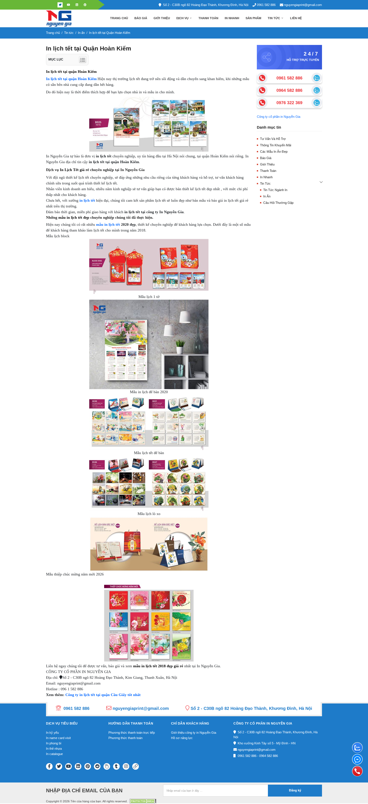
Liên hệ (296, 18)
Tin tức (274, 18)
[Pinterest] (85, 4)
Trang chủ (119, 18)
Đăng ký (295, 790)
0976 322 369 (289, 102)
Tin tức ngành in (275, 190)
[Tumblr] (116, 766)
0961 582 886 (266, 5)
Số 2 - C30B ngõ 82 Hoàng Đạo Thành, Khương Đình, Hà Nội (205, 5)
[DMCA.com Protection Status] (143, 801)
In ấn (266, 196)
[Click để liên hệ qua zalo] (316, 78)
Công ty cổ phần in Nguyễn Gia (278, 116)
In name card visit (58, 738)
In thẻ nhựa (54, 748)
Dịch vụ (182, 18)
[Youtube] (68, 4)
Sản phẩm (253, 18)
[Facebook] (51, 4)
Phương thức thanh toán (125, 738)
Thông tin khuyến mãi (275, 145)
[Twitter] (60, 4)
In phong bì (53, 743)
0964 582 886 (289, 90)
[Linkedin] (76, 4)
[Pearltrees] (107, 766)
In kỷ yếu (52, 732)
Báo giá (140, 18)
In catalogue (54, 754)
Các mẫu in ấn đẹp (274, 151)
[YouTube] (68, 766)
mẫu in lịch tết (108, 224)
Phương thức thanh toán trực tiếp (131, 732)
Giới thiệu (162, 18)
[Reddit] (97, 766)
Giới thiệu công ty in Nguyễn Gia (193, 732)
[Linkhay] (135, 766)
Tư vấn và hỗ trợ (273, 139)
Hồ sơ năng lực (182, 738)
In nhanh (232, 18)
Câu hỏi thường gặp (278, 202)
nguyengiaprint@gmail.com (303, 5)
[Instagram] (126, 766)
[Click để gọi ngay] (262, 78)
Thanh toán (208, 18)
